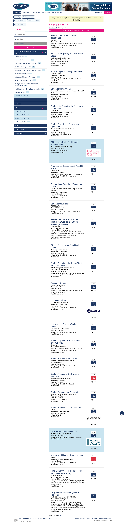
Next (59, 515)
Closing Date (62, 28)
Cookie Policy (94, 518)
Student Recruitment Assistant (64, 358)
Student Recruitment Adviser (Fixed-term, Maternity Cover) (67, 264)
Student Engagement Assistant (64, 392)
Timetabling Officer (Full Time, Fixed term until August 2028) (66, 472)
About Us (21, 521)
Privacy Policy (86, 518)
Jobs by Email (45, 12)
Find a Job (17, 12)
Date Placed (53, 28)
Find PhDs (25, 12)
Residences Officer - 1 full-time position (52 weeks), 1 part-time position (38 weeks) (64, 221)
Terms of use (78, 518)
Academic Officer (58, 283)
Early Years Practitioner (61, 89)
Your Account (98, 12)
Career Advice (35, 12)
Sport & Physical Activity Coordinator (67, 71)
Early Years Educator (60, 204)
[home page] (21, 6)
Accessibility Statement (105, 518)
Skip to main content (7, 1)
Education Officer (58, 300)
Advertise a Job (57, 12)
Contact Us (28, 521)
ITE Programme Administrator (64, 431)
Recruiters (108, 12)
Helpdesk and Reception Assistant (66, 407)
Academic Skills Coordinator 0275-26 (67, 455)
